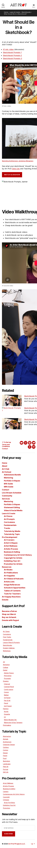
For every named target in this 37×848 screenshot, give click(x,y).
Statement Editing (12, 507)
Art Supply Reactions (11, 597)
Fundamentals (10, 525)
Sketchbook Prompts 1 (12, 52)
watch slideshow (12, 175)
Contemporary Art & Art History (18, 555)
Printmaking (7, 725)
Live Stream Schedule (11, 493)
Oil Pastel (7, 698)
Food (4, 758)
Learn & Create (15, 12)
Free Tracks (7, 637)
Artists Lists (9, 582)
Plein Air (5, 767)
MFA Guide (8, 487)
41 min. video (8, 49)
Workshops (7, 651)
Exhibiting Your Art (12, 561)
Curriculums (9, 522)
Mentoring (8, 478)
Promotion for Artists (13, 564)
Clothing (6, 747)
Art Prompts (9, 519)
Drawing (5, 681)
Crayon (6, 692)
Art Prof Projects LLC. (16, 844)
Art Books (8, 570)
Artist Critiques (10, 543)
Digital (5, 670)
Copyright (6, 797)
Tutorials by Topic (12, 534)
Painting (5, 709)
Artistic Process (11, 549)
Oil (5, 717)
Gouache (7, 714)
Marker (6, 695)
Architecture (7, 742)
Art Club (5, 469)
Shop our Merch (9, 614)
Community (7, 496)
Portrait (5, 769)
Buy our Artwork (9, 617)
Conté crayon (8, 689)
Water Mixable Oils (10, 720)
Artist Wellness (10, 546)
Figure (5, 756)
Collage (5, 667)
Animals (5, 739)
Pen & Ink (7, 700)
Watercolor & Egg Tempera (13, 722)
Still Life (5, 772)
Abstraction (7, 736)
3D (4, 662)
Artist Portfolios (9, 803)
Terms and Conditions (6, 445)
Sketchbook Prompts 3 (12, 58)
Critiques (6, 800)
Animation (6, 665)
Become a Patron (9, 611)
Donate (5, 600)
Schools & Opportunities (14, 588)
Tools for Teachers (12, 594)
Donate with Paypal (10, 620)
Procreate (7, 678)
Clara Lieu (16, 169)
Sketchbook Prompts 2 (12, 55)
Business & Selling (12, 552)
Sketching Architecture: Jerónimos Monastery (17, 161)
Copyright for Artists (13, 558)
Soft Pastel (8, 706)
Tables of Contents (12, 591)
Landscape (6, 764)
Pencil (6, 703)
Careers (5, 792)
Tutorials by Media (12, 531)
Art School (6, 472)
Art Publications (11, 573)
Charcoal (7, 684)
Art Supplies (9, 576)
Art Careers (9, 540)
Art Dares (8, 516)
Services (6, 499)
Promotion (6, 808)
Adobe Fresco (9, 673)
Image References (12, 585)
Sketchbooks (26, 12)
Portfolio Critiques (12, 481)
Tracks (7, 528)
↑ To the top (6, 442)
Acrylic (6, 711)
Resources (6, 567)
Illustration (6, 761)
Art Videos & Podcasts (13, 579)
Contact (5, 449)
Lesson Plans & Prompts (11, 642)
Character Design (9, 745)
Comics (5, 750)
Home (6, 12)
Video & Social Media (13, 510)
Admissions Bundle (12, 475)
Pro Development (9, 537)
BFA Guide (8, 484)
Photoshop (7, 676)
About (4, 466)
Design (5, 753)
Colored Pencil (9, 687)
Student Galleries (9, 648)
